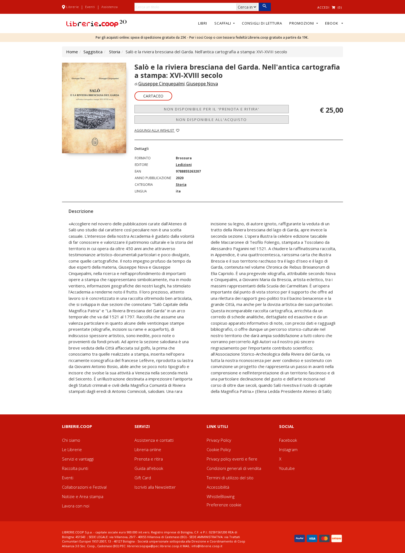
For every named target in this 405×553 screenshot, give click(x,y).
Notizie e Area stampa (82, 496)
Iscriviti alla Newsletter (155, 487)
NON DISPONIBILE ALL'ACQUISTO (211, 119)
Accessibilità (218, 487)
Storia (114, 51)
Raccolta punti (75, 468)
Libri (202, 23)
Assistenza (109, 7)
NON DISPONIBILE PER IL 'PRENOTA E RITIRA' (211, 109)
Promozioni (302, 23)
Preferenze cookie (224, 504)
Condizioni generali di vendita (234, 468)
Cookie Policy (219, 449)
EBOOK (333, 23)
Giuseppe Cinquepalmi (161, 84)
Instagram (288, 449)
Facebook (288, 440)
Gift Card (142, 477)
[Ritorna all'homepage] (96, 23)
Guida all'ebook (148, 468)
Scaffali (223, 23)
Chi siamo (71, 440)
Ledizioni (184, 164)
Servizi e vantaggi (78, 459)
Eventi (90, 7)
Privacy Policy (219, 440)
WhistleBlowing (220, 496)
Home (72, 51)
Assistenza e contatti (154, 440)
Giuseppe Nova (202, 84)
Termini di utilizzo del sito (230, 477)
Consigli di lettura (262, 23)
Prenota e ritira (148, 459)
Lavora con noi (75, 506)
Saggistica (92, 51)
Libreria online (147, 449)
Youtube (287, 468)
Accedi (323, 7)
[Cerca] (264, 7)
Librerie (72, 7)
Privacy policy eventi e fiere (232, 459)
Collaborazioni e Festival (84, 487)
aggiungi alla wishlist (154, 130)
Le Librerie (72, 449)
